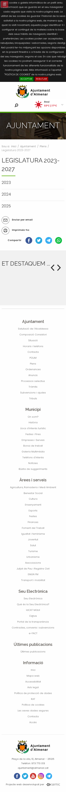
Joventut (33, 539)
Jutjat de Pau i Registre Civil (33, 568)
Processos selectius (33, 381)
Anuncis (33, 375)
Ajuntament (28, 146)
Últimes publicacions (33, 651)
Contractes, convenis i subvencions (33, 627)
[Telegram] (48, 240)
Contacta (33, 352)
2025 (6, 206)
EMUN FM (33, 574)
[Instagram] (41, 776)
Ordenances (33, 369)
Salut (33, 545)
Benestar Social (33, 493)
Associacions (33, 563)
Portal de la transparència (33, 621)
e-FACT (33, 633)
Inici (13, 146)
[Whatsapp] (58, 240)
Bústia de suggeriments (33, 469)
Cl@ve (33, 616)
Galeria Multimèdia (33, 451)
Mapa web (33, 676)
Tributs (33, 398)
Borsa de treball (33, 445)
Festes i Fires (33, 434)
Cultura (33, 499)
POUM (33, 358)
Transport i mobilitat (33, 580)
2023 (6, 182)
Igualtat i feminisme (33, 534)
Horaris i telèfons (33, 346)
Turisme (33, 551)
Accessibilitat (33, 681)
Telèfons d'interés (33, 457)
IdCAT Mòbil (33, 610)
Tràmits (33, 386)
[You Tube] (33, 776)
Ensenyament (33, 504)
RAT (33, 699)
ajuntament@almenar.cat (33, 768)
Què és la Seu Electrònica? (33, 604)
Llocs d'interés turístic (33, 428)
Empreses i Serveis (33, 440)
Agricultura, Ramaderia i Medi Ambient (33, 487)
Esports (33, 510)
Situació (33, 340)
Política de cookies (33, 704)
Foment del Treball (33, 528)
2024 (6, 194)
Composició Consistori (33, 334)
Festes (33, 516)
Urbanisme (33, 557)
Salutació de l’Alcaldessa (33, 328)
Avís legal (33, 687)
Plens (43, 146)
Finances (33, 522)
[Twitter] (38, 240)
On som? (33, 417)
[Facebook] (28, 240)
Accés (33, 722)
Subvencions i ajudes (33, 392)
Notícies (33, 463)
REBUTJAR (41, 79)
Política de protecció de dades (33, 693)
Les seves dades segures (33, 710)
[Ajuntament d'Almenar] (33, 91)
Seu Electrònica (33, 598)
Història (33, 422)
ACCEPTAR (26, 79)
